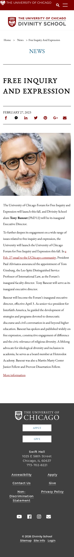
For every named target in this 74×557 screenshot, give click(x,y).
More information (14, 375)
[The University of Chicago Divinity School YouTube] (18, 516)
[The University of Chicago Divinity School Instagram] (37, 516)
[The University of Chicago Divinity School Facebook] (27, 516)
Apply (37, 428)
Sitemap (26, 540)
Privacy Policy (52, 492)
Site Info (39, 540)
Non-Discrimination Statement (21, 496)
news (20, 40)
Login (52, 540)
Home (7, 40)
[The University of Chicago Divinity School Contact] (47, 516)
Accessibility (22, 475)
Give (37, 439)
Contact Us (21, 483)
